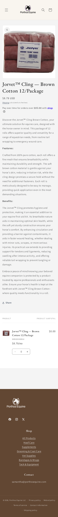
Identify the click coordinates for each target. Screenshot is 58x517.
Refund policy (49, 500)
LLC (24, 500)
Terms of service (20, 505)
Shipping (5, 103)
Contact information (39, 505)
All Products (28, 438)
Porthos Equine (15, 500)
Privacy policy (35, 500)
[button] (6, 10)
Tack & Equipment (29, 464)
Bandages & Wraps (29, 459)
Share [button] (9, 302)
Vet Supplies (29, 455)
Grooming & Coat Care (29, 451)
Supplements (29, 446)
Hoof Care (29, 442)
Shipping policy (30, 510)
